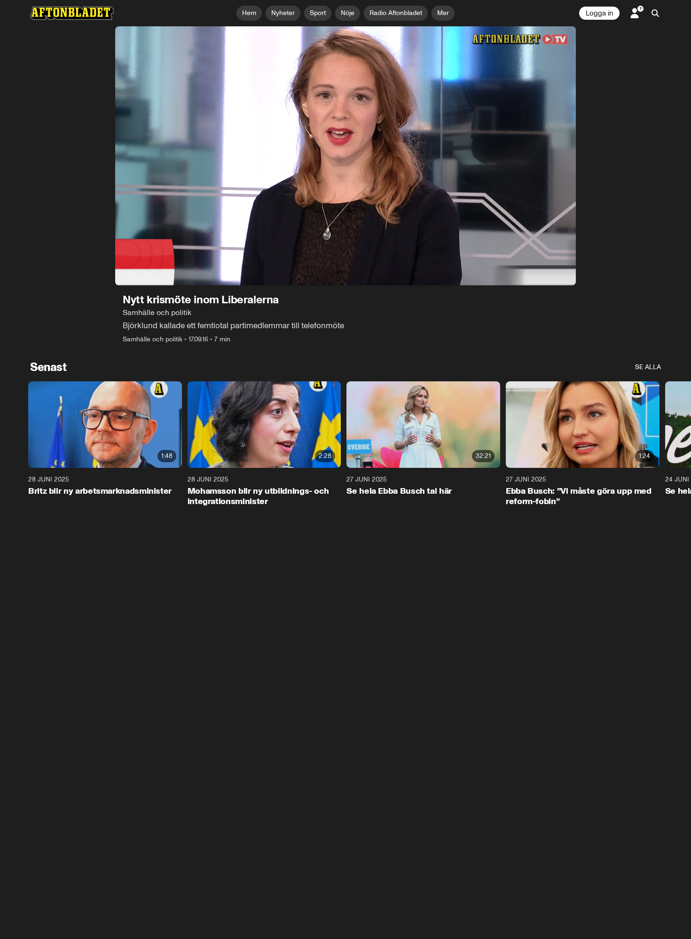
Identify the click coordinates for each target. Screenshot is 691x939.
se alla (648, 367)
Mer (443, 13)
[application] (345, 155)
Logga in (599, 13)
